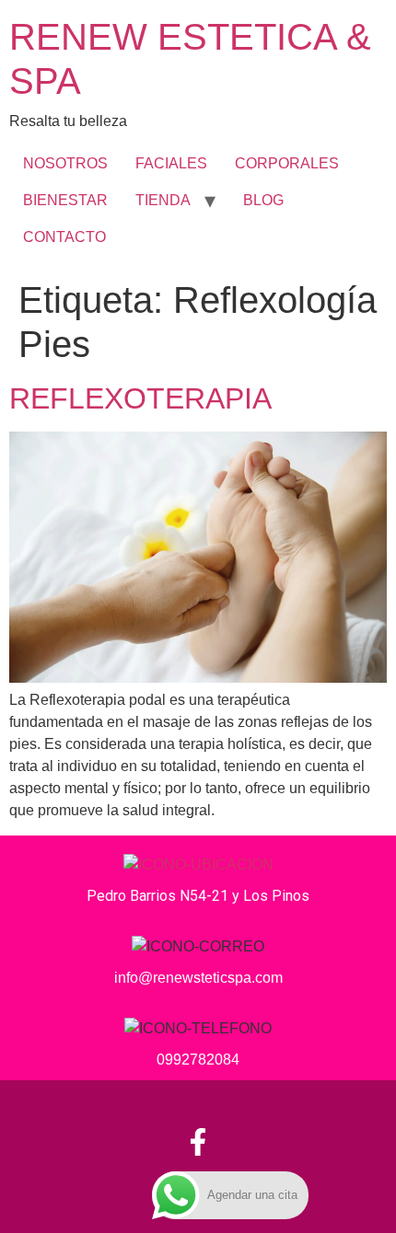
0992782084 (198, 1059)
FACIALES (171, 163)
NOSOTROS (65, 163)
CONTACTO (64, 237)
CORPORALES (287, 163)
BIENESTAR (65, 200)
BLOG (263, 200)
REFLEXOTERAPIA (140, 398)
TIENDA (163, 200)
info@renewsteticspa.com (198, 977)
